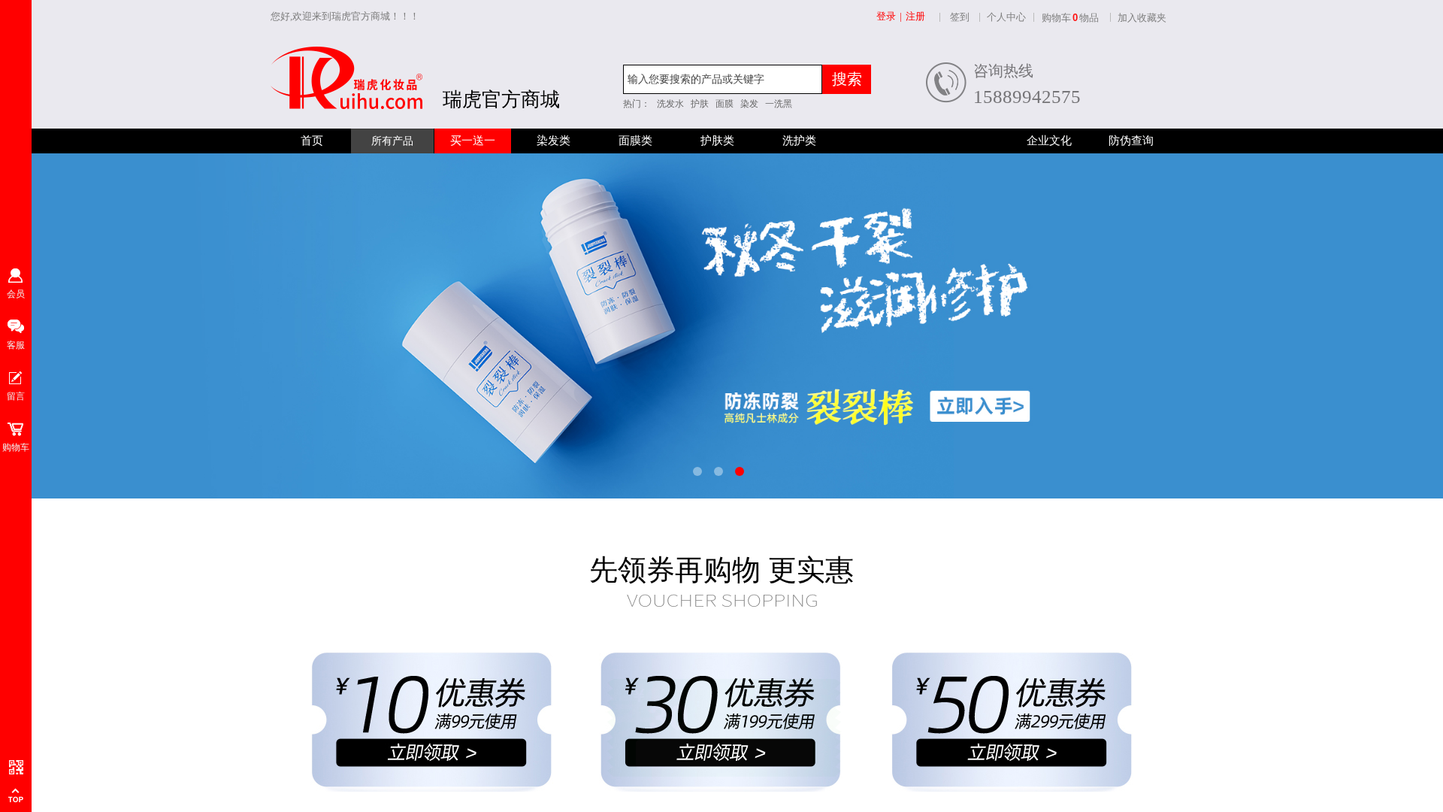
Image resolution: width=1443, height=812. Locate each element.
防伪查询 (1131, 141)
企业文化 (1049, 141)
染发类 (553, 141)
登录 (886, 16)
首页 (312, 141)
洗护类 (799, 141)
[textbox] (722, 79)
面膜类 (635, 141)
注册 (915, 16)
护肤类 (717, 141)
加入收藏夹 (1142, 17)
